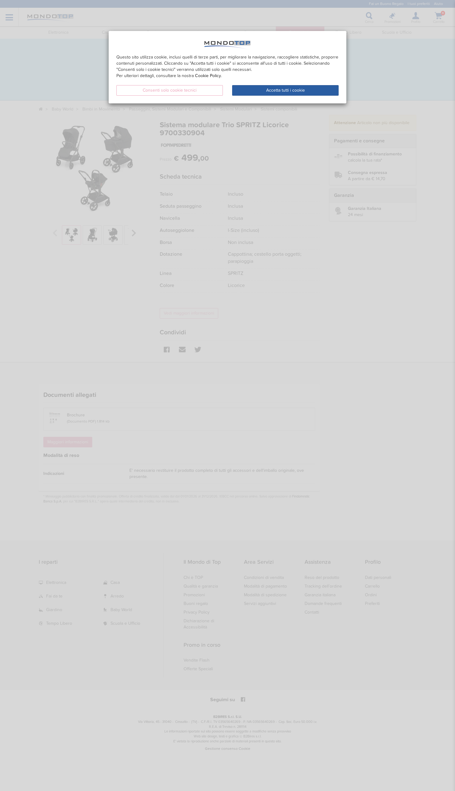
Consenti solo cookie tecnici (170, 90)
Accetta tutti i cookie (285, 90)
